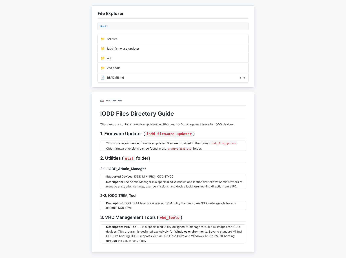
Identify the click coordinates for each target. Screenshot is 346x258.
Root (103, 26)
